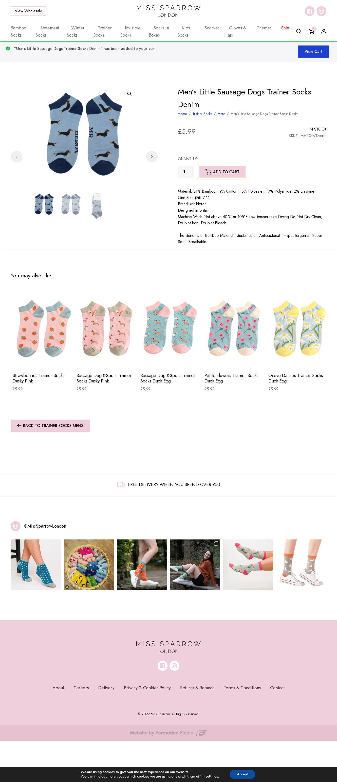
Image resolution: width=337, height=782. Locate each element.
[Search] (299, 31)
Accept (242, 774)
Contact (277, 688)
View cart (313, 51)
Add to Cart (42, 360)
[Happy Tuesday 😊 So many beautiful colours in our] (195, 564)
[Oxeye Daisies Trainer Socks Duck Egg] (298, 328)
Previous (16, 156)
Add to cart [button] (226, 172)
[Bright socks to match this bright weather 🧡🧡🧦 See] (142, 564)
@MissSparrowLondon (45, 526)
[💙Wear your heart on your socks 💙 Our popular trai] (36, 564)
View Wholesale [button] (28, 11)
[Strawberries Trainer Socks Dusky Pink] (43, 328)
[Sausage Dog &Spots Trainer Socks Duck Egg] (170, 328)
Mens (221, 113)
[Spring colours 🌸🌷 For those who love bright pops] (248, 564)
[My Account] (323, 31)
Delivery (106, 688)
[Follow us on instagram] (321, 11)
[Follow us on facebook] (309, 11)
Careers (81, 688)
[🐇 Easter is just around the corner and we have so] (301, 564)
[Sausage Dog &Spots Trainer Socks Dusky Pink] (106, 328)
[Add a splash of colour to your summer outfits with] (89, 564)
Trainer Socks (202, 113)
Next (152, 156)
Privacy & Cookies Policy (147, 688)
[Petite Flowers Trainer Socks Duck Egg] (234, 328)
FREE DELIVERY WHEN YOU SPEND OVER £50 (174, 484)
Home (182, 113)
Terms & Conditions (242, 688)
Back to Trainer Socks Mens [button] (53, 425)
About (58, 688)
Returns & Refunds (197, 688)
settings (212, 776)
